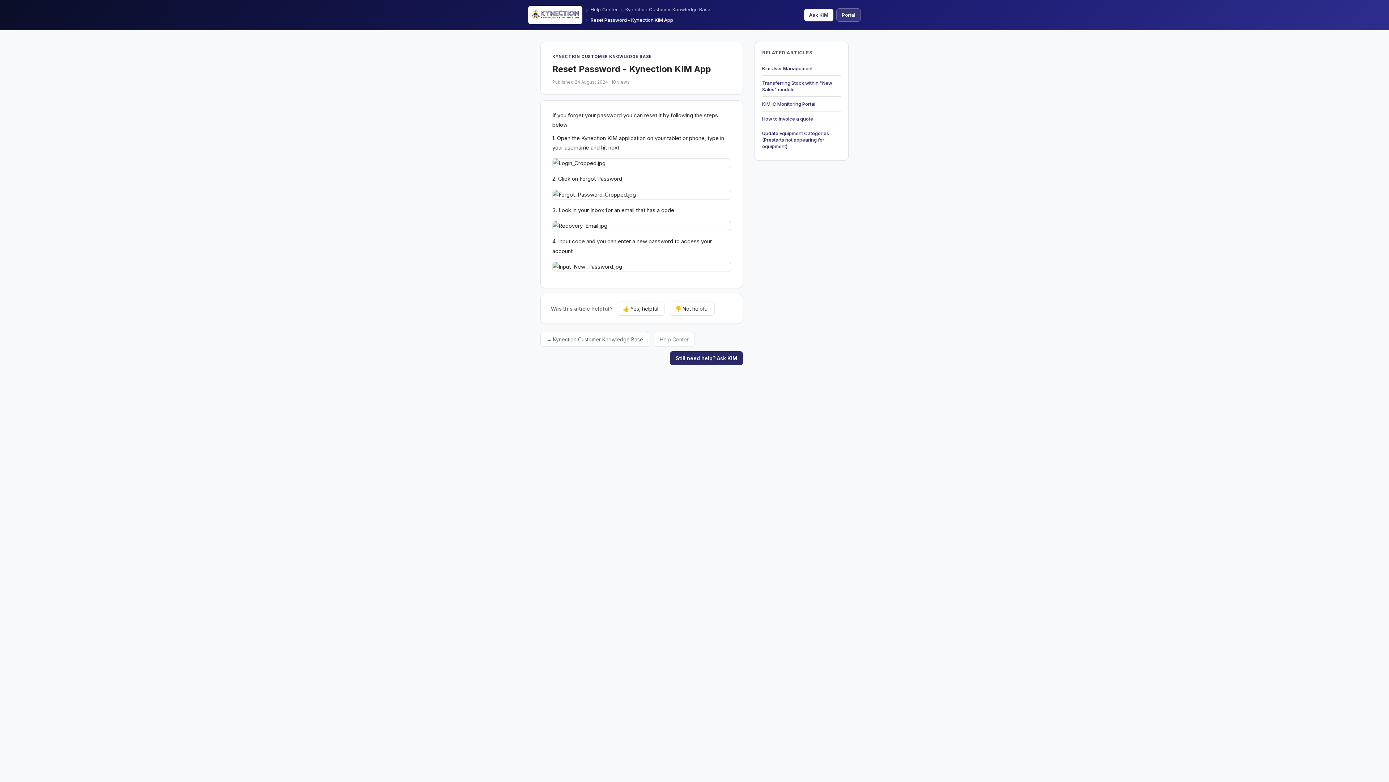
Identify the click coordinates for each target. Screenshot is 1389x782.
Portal (848, 15)
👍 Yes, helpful (640, 309)
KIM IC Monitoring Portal (788, 104)
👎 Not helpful (692, 309)
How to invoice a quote (787, 119)
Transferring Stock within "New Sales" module (797, 86)
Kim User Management (787, 68)
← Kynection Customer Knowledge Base (595, 339)
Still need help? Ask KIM (706, 358)
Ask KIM (818, 15)
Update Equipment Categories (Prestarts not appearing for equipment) (795, 139)
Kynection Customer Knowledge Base (667, 9)
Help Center (604, 9)
